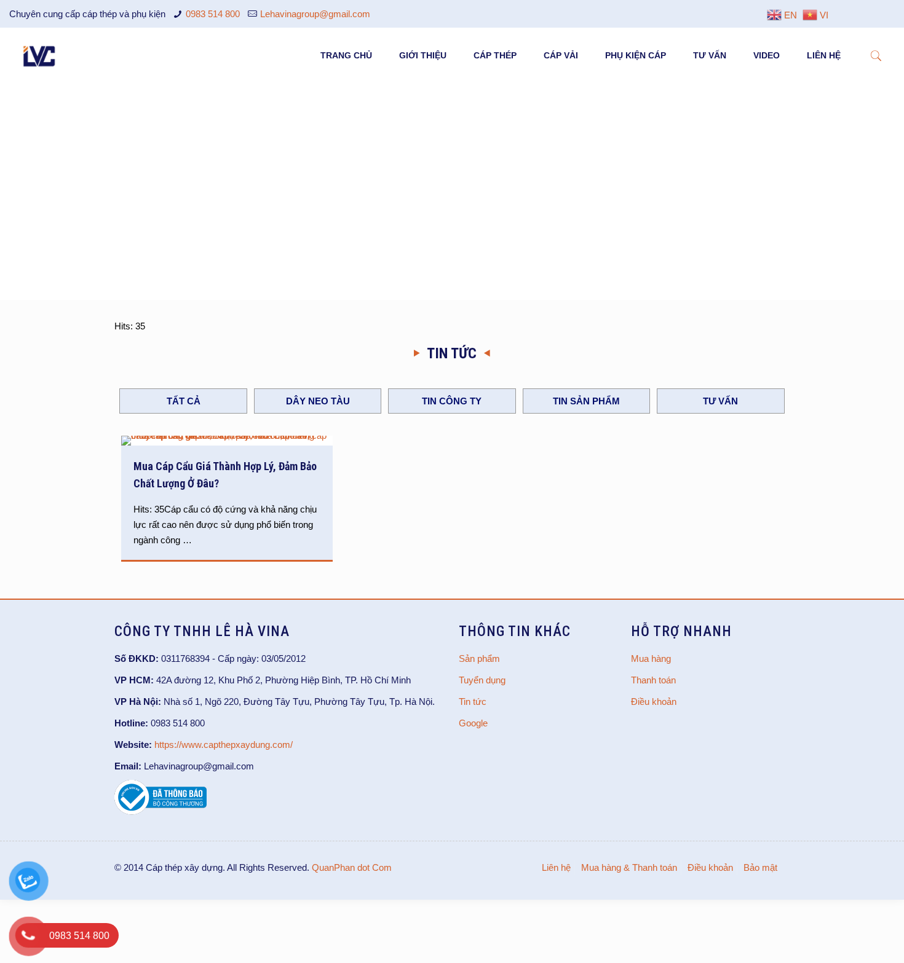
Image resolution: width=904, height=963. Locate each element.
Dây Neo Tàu (318, 401)
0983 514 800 (213, 14)
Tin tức (472, 701)
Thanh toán (653, 680)
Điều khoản (653, 701)
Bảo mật (760, 867)
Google (473, 723)
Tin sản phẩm (586, 401)
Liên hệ (556, 867)
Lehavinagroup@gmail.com (315, 14)
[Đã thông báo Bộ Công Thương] (160, 811)
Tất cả (183, 401)
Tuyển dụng (482, 680)
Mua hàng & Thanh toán (629, 867)
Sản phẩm (479, 658)
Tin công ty (452, 401)
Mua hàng (651, 658)
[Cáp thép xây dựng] (40, 55)
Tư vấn (720, 401)
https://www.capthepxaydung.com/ (223, 744)
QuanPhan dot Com (352, 867)
